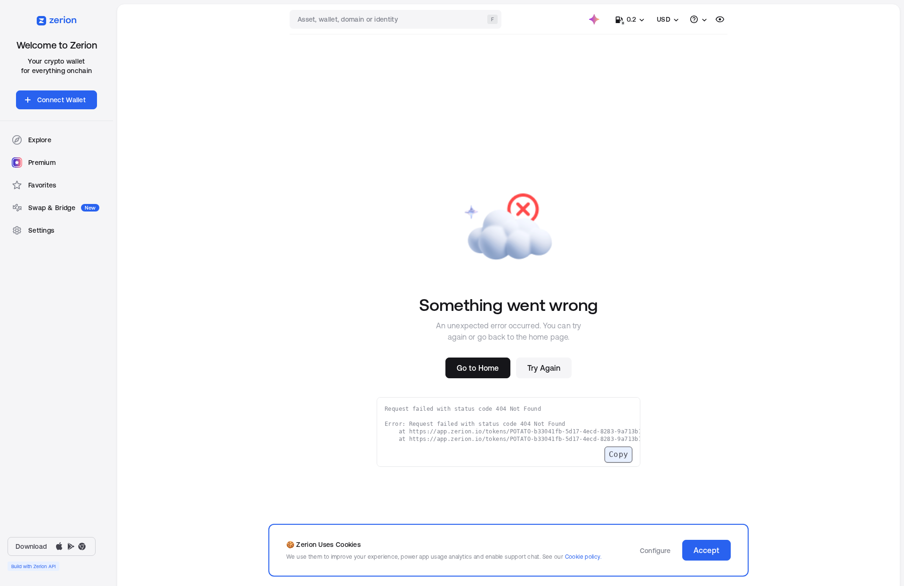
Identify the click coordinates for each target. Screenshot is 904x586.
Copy (618, 454)
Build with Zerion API (33, 566)
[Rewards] (594, 19)
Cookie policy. (583, 556)
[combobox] (396, 19)
